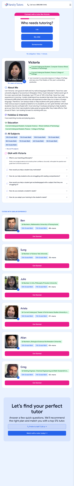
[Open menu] (70, 5)
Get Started (37, 236)
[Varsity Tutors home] (14, 4)
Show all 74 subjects (12, 149)
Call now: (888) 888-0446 (38, 5)
